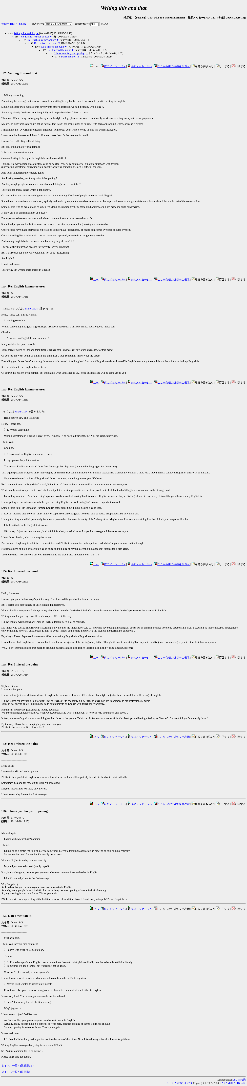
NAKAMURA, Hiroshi (232, 1083)
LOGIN (21, 24)
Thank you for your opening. (69, 53)
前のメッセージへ (115, 66)
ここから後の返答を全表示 (173, 66)
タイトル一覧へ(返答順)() (17, 1065)
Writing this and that (24, 33)
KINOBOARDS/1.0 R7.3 (178, 1083)
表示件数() (82, 24)
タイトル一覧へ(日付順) (15, 1071)
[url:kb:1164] (21, 411)
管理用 (5, 24)
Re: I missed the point (45, 43)
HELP (13, 24)
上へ (96, 279)
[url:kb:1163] (30, 308)
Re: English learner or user (35, 36)
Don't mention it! (70, 56)
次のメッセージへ (141, 66)
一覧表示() (36, 24)
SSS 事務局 (239, 1079)
